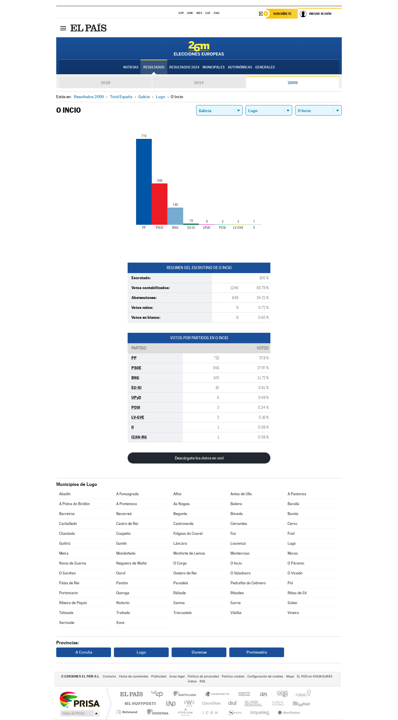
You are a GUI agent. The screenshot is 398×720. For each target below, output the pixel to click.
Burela (293, 514)
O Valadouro (240, 573)
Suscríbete (282, 14)
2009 (292, 82)
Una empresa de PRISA (80, 699)
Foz (233, 533)
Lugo (292, 543)
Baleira (236, 504)
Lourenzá (238, 543)
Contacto (109, 676)
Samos (179, 603)
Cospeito (123, 533)
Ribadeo (237, 593)
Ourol (120, 573)
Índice (192, 681)
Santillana (186, 694)
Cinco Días (210, 703)
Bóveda (236, 514)
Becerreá (124, 514)
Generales (265, 67)
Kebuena (296, 703)
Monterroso (239, 553)
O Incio (236, 563)
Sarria (235, 603)
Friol (291, 533)
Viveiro (293, 613)
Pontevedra (256, 652)
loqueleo (260, 712)
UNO (171, 703)
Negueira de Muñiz (131, 563)
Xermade (66, 622)
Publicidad (158, 676)
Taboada (66, 613)
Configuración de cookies (265, 676)
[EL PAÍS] (89, 28)
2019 (105, 82)
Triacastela (182, 613)
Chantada (67, 533)
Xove (120, 622)
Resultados (153, 67)
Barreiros (67, 514)
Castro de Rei (127, 523)
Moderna (156, 712)
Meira (63, 553)
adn (280, 694)
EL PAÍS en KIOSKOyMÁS (314, 676)
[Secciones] (63, 28)
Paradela (180, 583)
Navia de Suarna (72, 563)
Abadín (65, 494)
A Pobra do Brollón (74, 504)
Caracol (301, 694)
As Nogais (181, 504)
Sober (292, 603)
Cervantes (238, 523)
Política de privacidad (203, 676)
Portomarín (68, 593)
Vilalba (236, 613)
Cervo (292, 523)
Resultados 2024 (184, 67)
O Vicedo (295, 573)
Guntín (121, 543)
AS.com (261, 694)
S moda (234, 712)
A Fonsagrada (127, 494)
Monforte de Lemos (189, 553)
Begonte (180, 514)
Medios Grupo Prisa (79, 713)
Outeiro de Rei (185, 573)
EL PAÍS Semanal (254, 703)
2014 (199, 82)
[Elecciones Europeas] (199, 48)
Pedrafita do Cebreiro (248, 583)
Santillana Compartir (217, 694)
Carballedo (68, 523)
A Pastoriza (297, 494)
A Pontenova (126, 504)
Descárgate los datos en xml (199, 458)
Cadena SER (242, 694)
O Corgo (180, 563)
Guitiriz (65, 543)
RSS (202, 681)
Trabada (123, 613)
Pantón (122, 583)
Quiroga (122, 593)
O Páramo (296, 563)
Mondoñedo (125, 553)
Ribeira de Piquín (73, 603)
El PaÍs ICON (210, 712)
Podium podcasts (185, 712)
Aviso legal (177, 676)
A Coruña (83, 652)
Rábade (179, 593)
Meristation (288, 712)
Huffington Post (139, 703)
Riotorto (122, 603)
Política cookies (233, 676)
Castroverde (183, 523)
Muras (293, 553)
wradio (188, 703)
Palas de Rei (69, 583)
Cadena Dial (232, 703)
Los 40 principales (159, 694)
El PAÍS (131, 694)
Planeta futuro (275, 703)
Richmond (127, 712)
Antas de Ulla (241, 494)
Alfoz (177, 494)
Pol (290, 583)
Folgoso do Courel (187, 533)
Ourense (199, 652)
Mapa (290, 676)
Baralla (293, 504)
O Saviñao (67, 573)
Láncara (180, 543)
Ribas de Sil (297, 593)
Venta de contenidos (133, 676)
